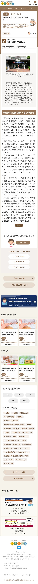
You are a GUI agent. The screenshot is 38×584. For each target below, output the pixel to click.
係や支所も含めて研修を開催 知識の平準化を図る (8, 334)
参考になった (20, 261)
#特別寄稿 (24, 428)
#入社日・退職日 (8, 460)
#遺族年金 (20, 417)
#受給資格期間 (26, 444)
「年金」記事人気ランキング (19, 285)
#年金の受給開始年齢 (10, 452)
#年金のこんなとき (23, 452)
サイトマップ (26, 575)
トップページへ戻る (19, 472)
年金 (11, 8)
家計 (13, 400)
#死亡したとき (24, 413)
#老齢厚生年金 (16, 432)
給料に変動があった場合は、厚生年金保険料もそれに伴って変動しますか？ (26, 370)
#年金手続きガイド (21, 460)
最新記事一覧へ (19, 478)
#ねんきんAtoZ (5, 376)
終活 (30, 394)
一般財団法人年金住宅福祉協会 (15, 568)
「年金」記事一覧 (19, 278)
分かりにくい (20, 267)
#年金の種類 (7, 428)
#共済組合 (6, 432)
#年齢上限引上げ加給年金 (11, 421)
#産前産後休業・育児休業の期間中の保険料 (16, 456)
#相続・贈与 (7, 436)
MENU (35, 4)
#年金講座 (15, 413)
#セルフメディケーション (21, 448)
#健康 (14, 436)
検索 (30, 4)
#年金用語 (6, 413)
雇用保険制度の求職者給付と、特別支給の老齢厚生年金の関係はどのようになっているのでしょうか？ (8, 370)
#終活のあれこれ (23, 436)
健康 (19, 394)
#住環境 (29, 424)
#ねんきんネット (27, 432)
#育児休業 (16, 428)
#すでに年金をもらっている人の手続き (15, 440)
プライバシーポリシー (11, 575)
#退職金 (31, 428)
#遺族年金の (7, 444)
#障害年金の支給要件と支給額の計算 (14, 424)
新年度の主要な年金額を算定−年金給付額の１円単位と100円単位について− (27, 334)
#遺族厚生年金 (8, 448)
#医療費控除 (16, 444)
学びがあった (20, 256)
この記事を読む (8, 344)
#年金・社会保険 (8, 463)
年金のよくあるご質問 (11, 566)
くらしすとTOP (5, 8)
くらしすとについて (11, 563)
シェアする (23, 242)
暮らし (24, 400)
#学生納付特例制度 (9, 417)
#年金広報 (6, 33)
